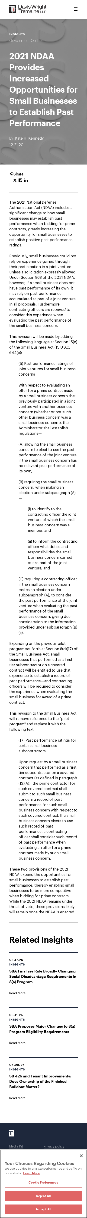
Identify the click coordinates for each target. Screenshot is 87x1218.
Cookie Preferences (43, 1182)
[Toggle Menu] (76, 9)
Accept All (43, 1209)
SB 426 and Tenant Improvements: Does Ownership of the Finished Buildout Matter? (40, 1081)
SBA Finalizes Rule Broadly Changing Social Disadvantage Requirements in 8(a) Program (42, 976)
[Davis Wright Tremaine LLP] (28, 9)
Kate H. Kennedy (29, 138)
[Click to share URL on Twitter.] (15, 180)
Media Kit (16, 1146)
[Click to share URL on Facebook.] (20, 180)
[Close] (81, 1156)
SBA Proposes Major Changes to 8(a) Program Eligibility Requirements (42, 1029)
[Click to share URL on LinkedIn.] (26, 180)
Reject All (43, 1196)
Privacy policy (54, 1146)
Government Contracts (27, 41)
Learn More (31, 1173)
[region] (43, 1183)
